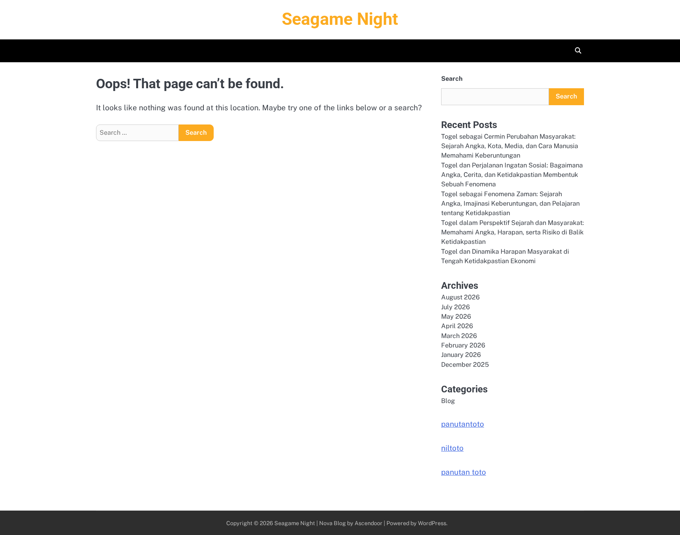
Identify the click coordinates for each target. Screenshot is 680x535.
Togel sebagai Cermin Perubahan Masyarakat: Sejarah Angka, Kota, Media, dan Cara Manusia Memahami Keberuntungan (509, 146)
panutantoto (462, 424)
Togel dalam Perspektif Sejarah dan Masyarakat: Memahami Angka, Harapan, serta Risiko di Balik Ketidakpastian (512, 232)
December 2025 (465, 364)
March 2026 (459, 336)
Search (451, 78)
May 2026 (456, 316)
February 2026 (463, 345)
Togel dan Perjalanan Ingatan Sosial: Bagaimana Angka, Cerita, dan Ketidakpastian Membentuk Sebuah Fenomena (512, 175)
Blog (448, 401)
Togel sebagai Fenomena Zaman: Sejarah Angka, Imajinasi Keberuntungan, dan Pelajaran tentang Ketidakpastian (510, 203)
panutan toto (463, 472)
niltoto (452, 448)
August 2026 (460, 297)
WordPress (432, 523)
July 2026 (455, 307)
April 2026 (457, 326)
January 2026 (461, 355)
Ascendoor (368, 523)
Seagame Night (340, 19)
